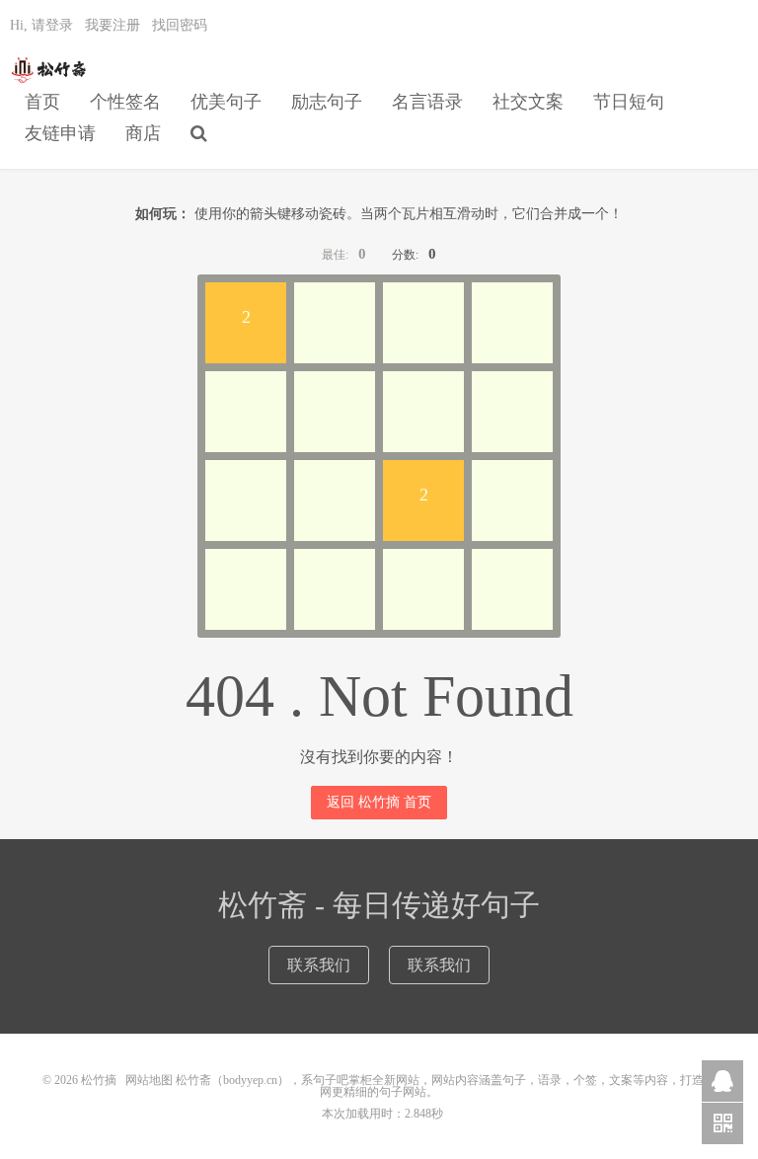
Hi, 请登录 (41, 25)
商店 (143, 133)
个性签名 (125, 102)
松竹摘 (50, 70)
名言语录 (427, 102)
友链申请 (60, 133)
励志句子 (326, 102)
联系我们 (318, 965)
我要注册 (112, 25)
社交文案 (528, 102)
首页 (42, 102)
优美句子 (226, 102)
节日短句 (628, 102)
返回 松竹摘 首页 (379, 802)
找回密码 (179, 25)
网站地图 (149, 1080)
